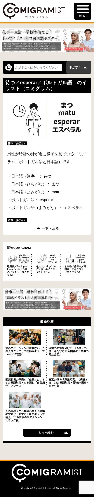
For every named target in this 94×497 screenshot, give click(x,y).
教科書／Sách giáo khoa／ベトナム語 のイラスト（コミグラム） (18, 270)
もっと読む (46, 432)
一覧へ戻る (50, 228)
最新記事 (47, 321)
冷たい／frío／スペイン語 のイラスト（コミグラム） (46, 269)
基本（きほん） (17, 143)
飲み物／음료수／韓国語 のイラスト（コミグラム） (75, 269)
